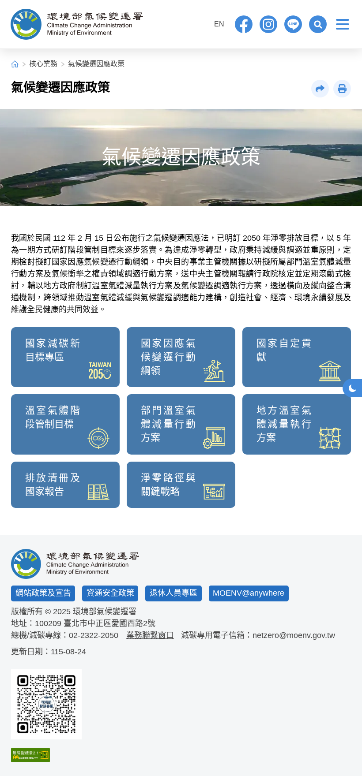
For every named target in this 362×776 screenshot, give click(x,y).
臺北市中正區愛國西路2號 (109, 623)
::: (201, 23)
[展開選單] (342, 24)
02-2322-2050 (93, 635)
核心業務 (43, 63)
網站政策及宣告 (43, 593)
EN (219, 24)
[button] (318, 24)
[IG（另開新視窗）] (268, 24)
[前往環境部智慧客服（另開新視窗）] (46, 704)
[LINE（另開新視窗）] (293, 24)
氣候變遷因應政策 (96, 63)
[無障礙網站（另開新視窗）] (46, 755)
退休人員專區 (173, 593)
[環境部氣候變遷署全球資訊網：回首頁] (77, 24)
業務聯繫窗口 (150, 635)
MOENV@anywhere (248, 593)
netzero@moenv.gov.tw (294, 635)
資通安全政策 (110, 593)
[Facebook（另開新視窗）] (244, 24)
